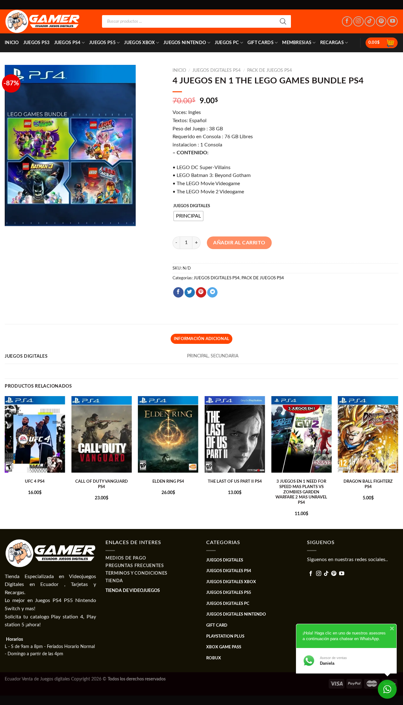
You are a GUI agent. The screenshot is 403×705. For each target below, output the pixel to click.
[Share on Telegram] (212, 292)
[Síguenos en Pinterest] (381, 21)
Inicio (12, 42)
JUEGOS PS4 (67, 42)
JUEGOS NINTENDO (184, 42)
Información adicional (201, 339)
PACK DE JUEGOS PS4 (269, 70)
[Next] (398, 461)
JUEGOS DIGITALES (191, 206)
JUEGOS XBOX (139, 42)
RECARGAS (332, 42)
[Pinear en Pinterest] (201, 292)
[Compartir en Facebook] (178, 292)
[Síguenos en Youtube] (392, 21)
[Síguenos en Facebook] (347, 21)
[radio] (188, 216)
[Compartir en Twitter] (189, 292)
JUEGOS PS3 (36, 42)
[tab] (201, 339)
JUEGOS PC (227, 42)
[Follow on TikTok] (370, 21)
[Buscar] (283, 21)
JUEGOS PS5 (102, 42)
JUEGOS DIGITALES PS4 (216, 70)
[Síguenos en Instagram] (358, 21)
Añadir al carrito (239, 242)
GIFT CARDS (260, 42)
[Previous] (5, 461)
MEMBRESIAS (296, 42)
